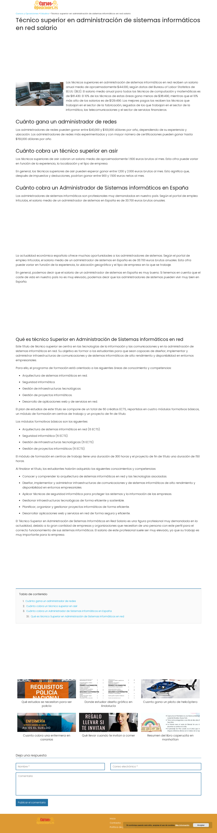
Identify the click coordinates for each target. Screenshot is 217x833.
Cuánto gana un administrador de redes (50, 601)
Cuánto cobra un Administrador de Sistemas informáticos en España (69, 611)
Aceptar (201, 825)
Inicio (113, 818)
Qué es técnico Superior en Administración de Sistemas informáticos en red (77, 616)
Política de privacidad (122, 827)
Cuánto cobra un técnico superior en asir (51, 606)
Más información (182, 825)
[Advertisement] (108, 55)
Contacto (115, 822)
